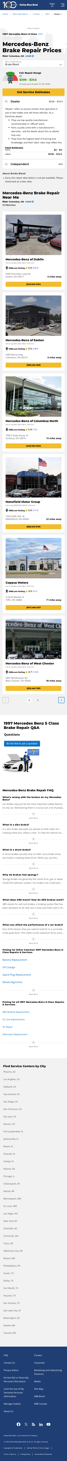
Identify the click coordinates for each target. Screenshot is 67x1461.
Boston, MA (9, 1258)
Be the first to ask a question (22, 743)
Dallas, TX (8, 1280)
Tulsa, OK (8, 1243)
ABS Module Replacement (15, 1011)
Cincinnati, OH (10, 1235)
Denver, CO (9, 1123)
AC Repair (7, 1026)
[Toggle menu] (63, 5)
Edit (40, 33)
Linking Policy (25, 1454)
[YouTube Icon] (48, 1424)
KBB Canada (40, 1403)
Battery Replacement (14, 959)
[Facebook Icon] (18, 1424)
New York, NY (10, 1220)
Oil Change (8, 967)
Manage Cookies (12, 1403)
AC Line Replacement (13, 1019)
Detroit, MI (8, 1191)
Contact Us (9, 1362)
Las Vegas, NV (10, 1213)
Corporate (39, 1362)
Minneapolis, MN (12, 1198)
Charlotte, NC (10, 1228)
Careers (38, 1355)
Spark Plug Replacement (16, 974)
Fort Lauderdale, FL (13, 1131)
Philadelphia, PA (11, 1265)
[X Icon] (26, 1424)
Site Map (38, 1388)
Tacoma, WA (9, 1332)
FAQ (6, 1355)
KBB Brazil (39, 1396)
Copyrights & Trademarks (13, 1448)
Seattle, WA (9, 1325)
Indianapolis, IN (11, 1183)
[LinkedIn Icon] (41, 1424)
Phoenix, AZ (9, 1071)
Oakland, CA (9, 1086)
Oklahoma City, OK (13, 1250)
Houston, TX (9, 1295)
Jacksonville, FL (11, 1138)
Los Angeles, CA (11, 1079)
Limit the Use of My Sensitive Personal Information (14, 1392)
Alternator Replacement (14, 1034)
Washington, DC (11, 1317)
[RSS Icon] (33, 1424)
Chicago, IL (8, 1176)
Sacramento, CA (11, 1094)
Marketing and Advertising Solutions (48, 1372)
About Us (8, 1411)
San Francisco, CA (12, 1109)
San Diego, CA (10, 1101)
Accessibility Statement (43, 1454)
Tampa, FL (8, 1161)
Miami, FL (8, 1146)
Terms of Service (10, 1454)
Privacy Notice (11, 1370)
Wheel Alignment (12, 982)
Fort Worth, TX (10, 1288)
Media (37, 1381)
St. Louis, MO (10, 1206)
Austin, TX (8, 1273)
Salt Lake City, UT (12, 1310)
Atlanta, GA (9, 1168)
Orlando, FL (9, 1153)
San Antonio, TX (11, 1303)
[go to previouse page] (61, 700)
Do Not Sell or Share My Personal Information (16, 1379)
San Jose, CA (9, 1116)
